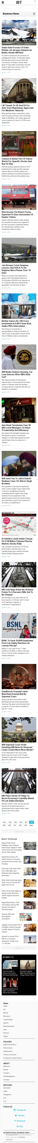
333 (25, 825)
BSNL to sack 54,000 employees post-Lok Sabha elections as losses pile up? (17, 643)
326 (21, 822)
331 (15, 825)
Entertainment (8, 1026)
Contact (6, 1080)
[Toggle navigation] (3, 2)
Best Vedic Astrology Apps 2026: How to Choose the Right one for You (12, 882)
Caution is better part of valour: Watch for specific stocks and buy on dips (17, 161)
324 (10, 822)
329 (4, 825)
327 (26, 822)
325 (15, 822)
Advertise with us (9, 1044)
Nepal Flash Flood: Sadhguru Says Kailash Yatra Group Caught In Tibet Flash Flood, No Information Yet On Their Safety (12, 847)
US (4, 1009)
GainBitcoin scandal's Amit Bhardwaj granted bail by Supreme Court (15, 694)
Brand (5, 1069)
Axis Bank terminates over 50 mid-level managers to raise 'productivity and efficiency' (16, 427)
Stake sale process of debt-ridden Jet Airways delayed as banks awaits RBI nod (17, 50)
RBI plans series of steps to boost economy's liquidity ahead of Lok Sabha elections (18, 798)
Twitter (21, 1115)
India (5, 1006)
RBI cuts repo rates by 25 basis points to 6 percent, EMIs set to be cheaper (17, 592)
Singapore (7, 1094)
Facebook (21, 1110)
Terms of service (9, 1054)
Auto (5, 1029)
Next (31, 825)
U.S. (4, 1101)
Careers (6, 1073)
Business (6, 1016)
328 (31, 822)
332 (20, 825)
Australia (6, 1088)
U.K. (4, 1098)
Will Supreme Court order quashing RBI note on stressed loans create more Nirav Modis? (18, 747)
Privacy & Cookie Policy (12, 1058)
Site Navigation (9, 1076)
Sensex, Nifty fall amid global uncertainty (8, 916)
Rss (21, 1126)
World (5, 1013)
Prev (4, 822)
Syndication (7, 1051)
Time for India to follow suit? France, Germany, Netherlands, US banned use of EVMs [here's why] (10, 975)
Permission (7, 1048)
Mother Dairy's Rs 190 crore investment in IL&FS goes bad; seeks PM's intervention (16, 323)
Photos (6, 1033)
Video (5, 1036)
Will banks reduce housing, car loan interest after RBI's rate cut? (17, 374)
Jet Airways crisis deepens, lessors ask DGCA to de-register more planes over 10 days (16, 269)
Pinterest (20, 1121)
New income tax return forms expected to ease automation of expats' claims (17, 214)
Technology (7, 1019)
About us (6, 1066)
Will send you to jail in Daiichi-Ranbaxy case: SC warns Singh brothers (17, 481)
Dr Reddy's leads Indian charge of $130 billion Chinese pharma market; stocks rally (17, 541)
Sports (6, 1023)
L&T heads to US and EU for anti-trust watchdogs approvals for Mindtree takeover (18, 108)
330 (9, 825)
